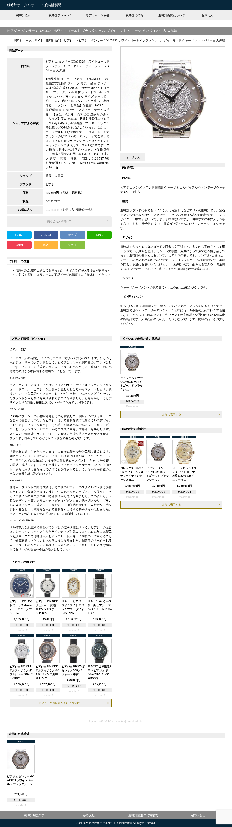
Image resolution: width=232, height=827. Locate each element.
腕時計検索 (23, 15)
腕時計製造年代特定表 (143, 815)
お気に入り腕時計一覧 (77, 209)
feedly (72, 245)
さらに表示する (171, 414)
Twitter (19, 235)
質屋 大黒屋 (54, 175)
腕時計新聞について (171, 15)
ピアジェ (52, 184)
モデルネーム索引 (97, 15)
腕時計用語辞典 (34, 815)
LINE (99, 235)
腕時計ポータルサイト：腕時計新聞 (34, 5)
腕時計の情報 (134, 15)
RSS (45, 245)
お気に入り (208, 15)
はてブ (72, 235)
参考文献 (89, 815)
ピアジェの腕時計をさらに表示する (60, 703)
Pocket (19, 245)
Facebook (46, 235)
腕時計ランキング (60, 15)
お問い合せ (197, 815)
